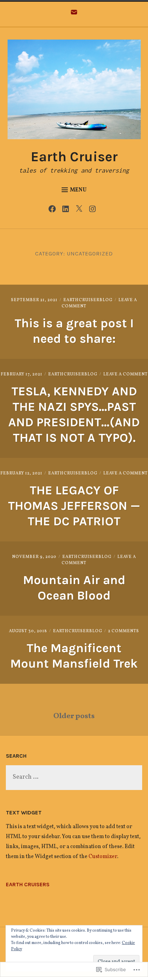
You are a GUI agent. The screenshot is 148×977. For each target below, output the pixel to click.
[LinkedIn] (67, 211)
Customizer (102, 856)
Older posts (74, 716)
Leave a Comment (125, 374)
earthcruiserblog (88, 300)
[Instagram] (94, 211)
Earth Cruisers (28, 884)
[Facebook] (54, 211)
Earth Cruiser (74, 157)
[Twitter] (81, 211)
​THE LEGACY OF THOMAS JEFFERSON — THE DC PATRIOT (74, 505)
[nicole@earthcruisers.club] (74, 14)
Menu (78, 190)
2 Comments (123, 631)
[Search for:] (74, 777)
